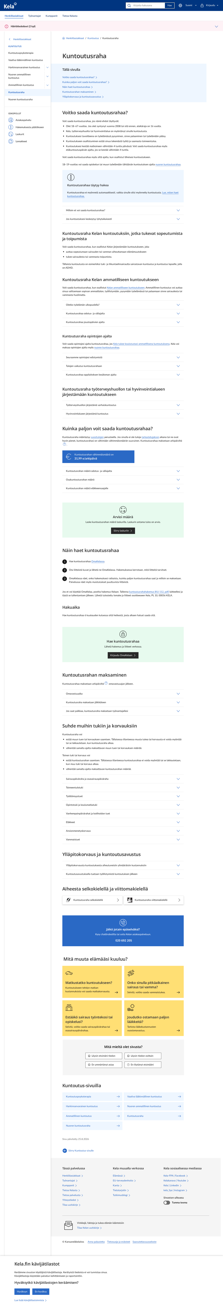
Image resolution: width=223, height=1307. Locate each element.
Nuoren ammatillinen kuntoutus (19, 76)
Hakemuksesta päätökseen (30, 127)
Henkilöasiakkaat (22, 39)
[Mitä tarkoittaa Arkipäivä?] (64, 444)
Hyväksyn (22, 1291)
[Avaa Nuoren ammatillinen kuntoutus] (47, 76)
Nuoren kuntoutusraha (20, 99)
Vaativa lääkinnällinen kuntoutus (25, 60)
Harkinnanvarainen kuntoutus (24, 67)
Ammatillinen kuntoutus (21, 85)
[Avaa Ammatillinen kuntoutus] (47, 85)
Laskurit (20, 134)
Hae (169, 5)
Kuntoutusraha (16, 92)
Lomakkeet (21, 141)
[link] (14, 16)
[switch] (167, 1203)
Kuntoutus (15, 46)
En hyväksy (41, 1291)
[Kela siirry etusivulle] (10, 5)
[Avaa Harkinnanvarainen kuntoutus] (47, 67)
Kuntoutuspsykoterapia (20, 53)
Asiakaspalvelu (23, 120)
